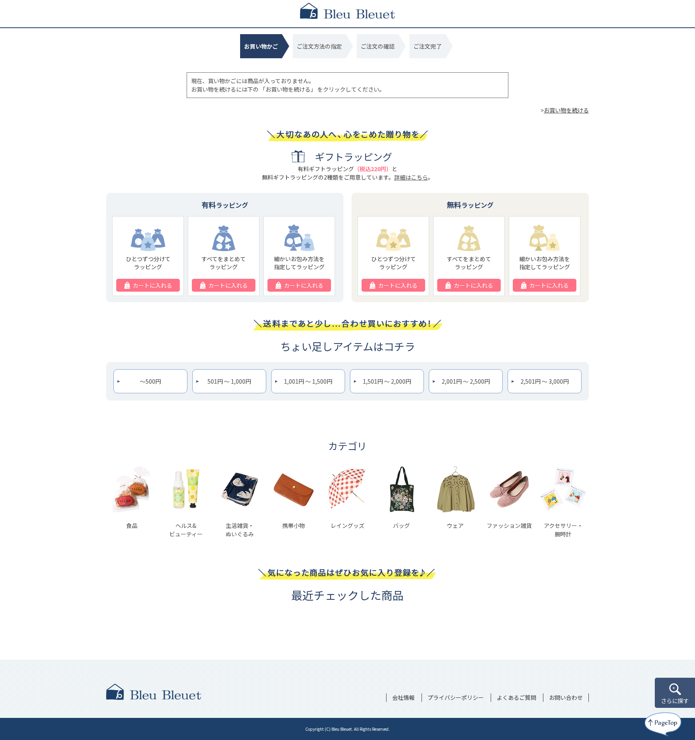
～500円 (150, 381)
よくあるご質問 (516, 697)
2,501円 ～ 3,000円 (544, 381)
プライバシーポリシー (456, 697)
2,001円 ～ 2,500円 (466, 381)
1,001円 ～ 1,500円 (308, 381)
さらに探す (675, 701)
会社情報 (403, 697)
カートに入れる (152, 285)
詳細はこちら (411, 177)
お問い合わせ (566, 697)
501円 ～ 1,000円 (229, 381)
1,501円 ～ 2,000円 (387, 381)
